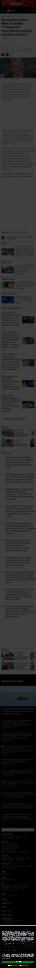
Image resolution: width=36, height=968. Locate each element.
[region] (18, 946)
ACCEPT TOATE (18, 961)
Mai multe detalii (17, 936)
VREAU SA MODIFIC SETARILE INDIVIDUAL (18, 965)
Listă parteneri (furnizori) (6, 958)
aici (2, 943)
